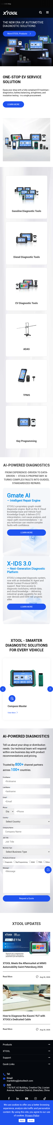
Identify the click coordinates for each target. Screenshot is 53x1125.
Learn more (13, 104)
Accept (31, 1120)
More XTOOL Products (19, 33)
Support (7, 1057)
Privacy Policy (32, 1115)
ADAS (33, 862)
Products (7, 1044)
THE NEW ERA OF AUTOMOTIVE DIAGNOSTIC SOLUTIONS (23, 24)
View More (13, 712)
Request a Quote (26, 898)
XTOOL (6, 1051)
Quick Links (8, 1064)
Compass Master (17, 706)
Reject (22, 1120)
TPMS (40, 862)
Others (47, 862)
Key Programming (22, 862)
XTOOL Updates (26, 924)
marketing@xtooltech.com (20, 1080)
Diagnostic (8, 862)
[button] (3, 689)
